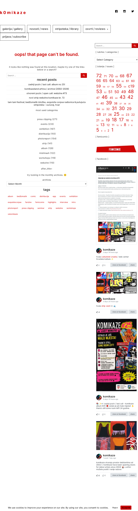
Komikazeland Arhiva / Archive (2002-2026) (47, 88)
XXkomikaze (13, 214)
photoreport (44, 138)
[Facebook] (116, 10)
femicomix (39, 202)
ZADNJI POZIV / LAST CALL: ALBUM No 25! (46, 84)
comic (33, 196)
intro (74, 202)
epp (54, 196)
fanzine (28, 202)
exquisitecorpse (14, 202)
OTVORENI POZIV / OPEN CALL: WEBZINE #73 (47, 93)
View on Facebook (119, 265)
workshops (44, 158)
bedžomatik (22, 196)
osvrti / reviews (95, 29)
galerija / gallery (12, 29)
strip (44, 143)
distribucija (44, 133)
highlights (52, 202)
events (44, 124)
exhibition (44, 129)
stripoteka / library (67, 29)
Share (132, 265)
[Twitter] (133, 10)
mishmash (44, 153)
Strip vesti (105, 306)
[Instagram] (124, 10)
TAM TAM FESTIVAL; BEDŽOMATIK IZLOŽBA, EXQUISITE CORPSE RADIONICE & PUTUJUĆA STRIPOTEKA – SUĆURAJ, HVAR (47, 103)
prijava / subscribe (14, 36)
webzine (44, 162)
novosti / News (39, 29)
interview (64, 202)
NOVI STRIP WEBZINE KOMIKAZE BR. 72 (47, 97)
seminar (40, 208)
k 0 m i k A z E (13, 12)
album (44, 148)
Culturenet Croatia (109, 257)
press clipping (44, 119)
